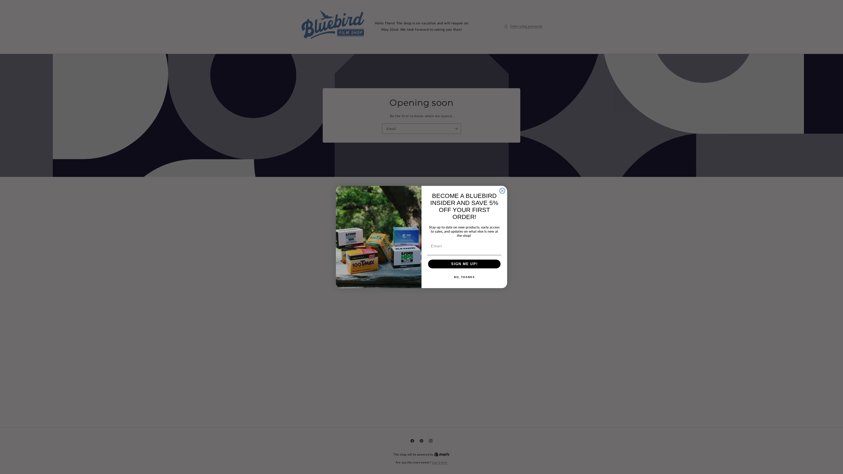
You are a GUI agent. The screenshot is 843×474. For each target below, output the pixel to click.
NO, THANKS (464, 277)
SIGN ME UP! (464, 264)
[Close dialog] (502, 190)
